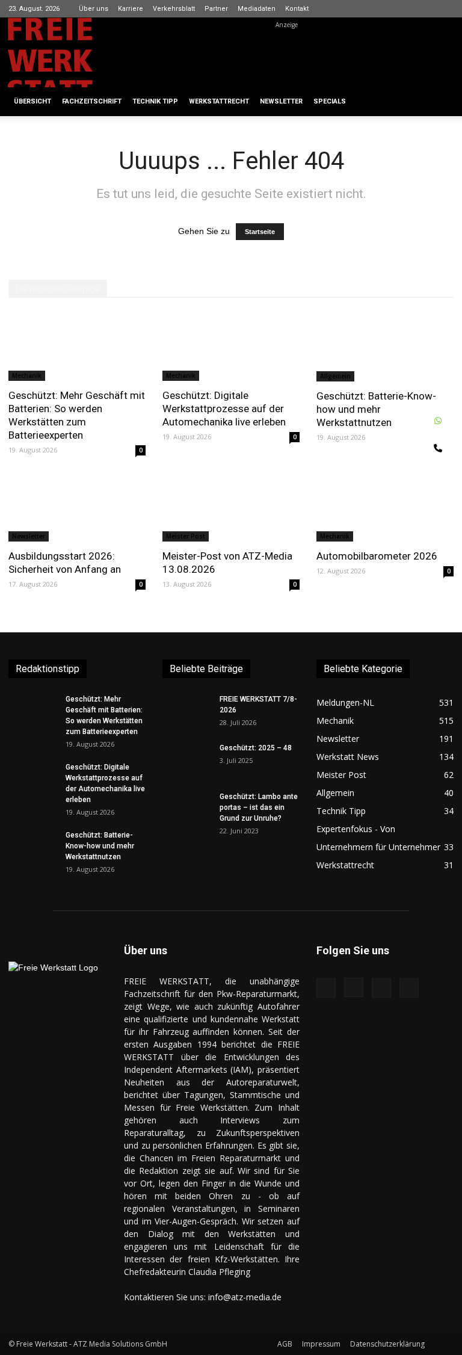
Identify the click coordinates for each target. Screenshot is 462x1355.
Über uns (93, 9)
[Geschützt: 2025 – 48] (186, 759)
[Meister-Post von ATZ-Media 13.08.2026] (231, 508)
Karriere (130, 9)
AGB (284, 1344)
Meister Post (185, 536)
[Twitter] (445, 8)
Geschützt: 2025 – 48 (256, 748)
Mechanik (27, 375)
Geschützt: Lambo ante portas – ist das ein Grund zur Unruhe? (259, 807)
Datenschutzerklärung (387, 1344)
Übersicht (32, 101)
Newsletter (281, 101)
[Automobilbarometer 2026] (385, 508)
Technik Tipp (155, 101)
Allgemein (335, 376)
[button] (439, 102)
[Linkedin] (425, 8)
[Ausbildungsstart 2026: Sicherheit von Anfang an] (77, 508)
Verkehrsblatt (174, 9)
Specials (329, 101)
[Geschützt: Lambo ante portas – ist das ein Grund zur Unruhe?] (186, 808)
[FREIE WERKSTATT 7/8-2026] (186, 710)
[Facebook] (385, 8)
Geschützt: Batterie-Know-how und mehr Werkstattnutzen (376, 409)
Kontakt (297, 9)
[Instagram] (405, 8)
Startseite (260, 231)
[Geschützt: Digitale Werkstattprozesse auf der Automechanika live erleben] (231, 347)
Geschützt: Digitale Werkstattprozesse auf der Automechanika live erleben (224, 408)
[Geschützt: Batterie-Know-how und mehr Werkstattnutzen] (385, 347)
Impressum (321, 1344)
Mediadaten (257, 9)
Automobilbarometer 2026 (376, 556)
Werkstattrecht (219, 101)
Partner (216, 9)
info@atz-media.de (245, 1297)
